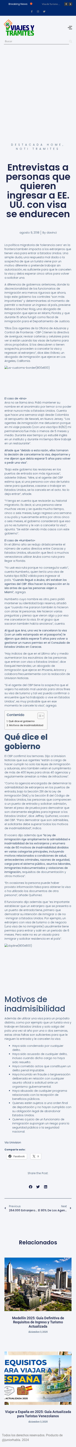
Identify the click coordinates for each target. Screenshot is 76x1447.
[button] (30, 1187)
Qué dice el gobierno (22, 721)
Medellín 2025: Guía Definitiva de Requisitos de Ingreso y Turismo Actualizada (38, 1322)
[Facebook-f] (31, 11)
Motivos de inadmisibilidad (26, 725)
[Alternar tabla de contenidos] (38, 716)
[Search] (70, 42)
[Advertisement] (38, 89)
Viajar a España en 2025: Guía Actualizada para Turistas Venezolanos (38, 1414)
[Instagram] (38, 11)
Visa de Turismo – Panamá (55, 4)
